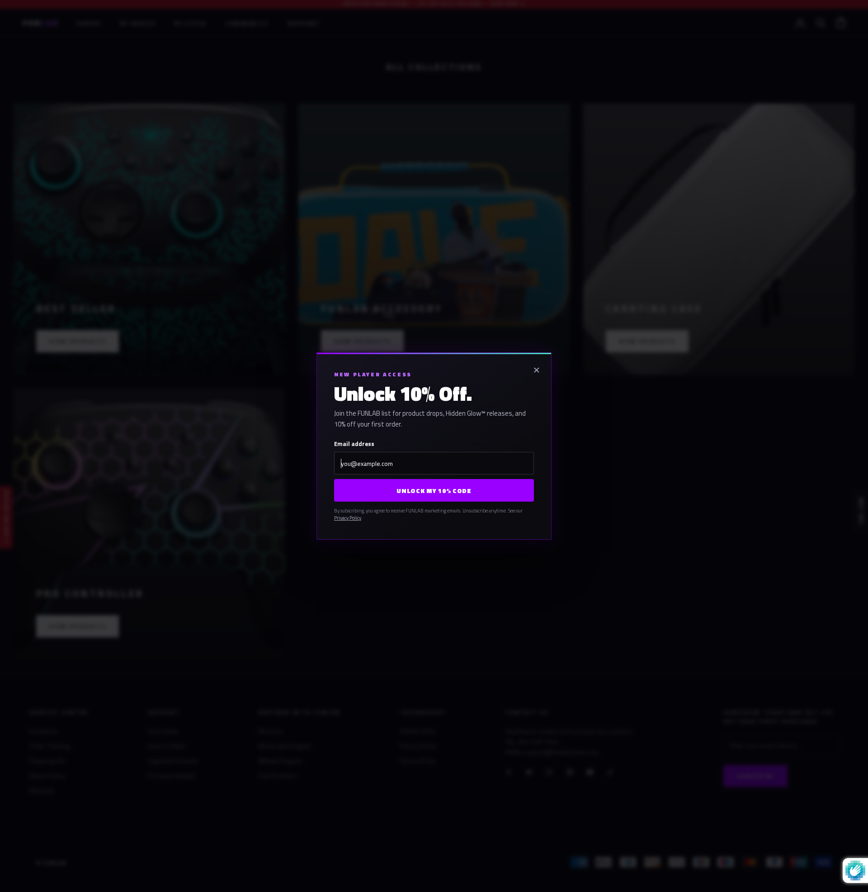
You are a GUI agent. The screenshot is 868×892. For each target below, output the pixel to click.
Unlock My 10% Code (434, 490)
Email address (354, 443)
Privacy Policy (347, 518)
